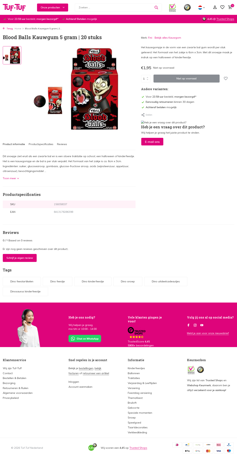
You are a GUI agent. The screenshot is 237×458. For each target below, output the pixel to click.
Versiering (134, 388)
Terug (9, 28)
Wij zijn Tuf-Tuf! (12, 368)
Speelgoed (134, 422)
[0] (229, 7)
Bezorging (9, 383)
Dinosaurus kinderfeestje (25, 291)
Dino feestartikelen (21, 281)
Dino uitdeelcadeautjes (166, 281)
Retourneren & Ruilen (15, 388)
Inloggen (74, 381)
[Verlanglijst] (222, 7)
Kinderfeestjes (136, 368)
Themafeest (135, 398)
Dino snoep (128, 281)
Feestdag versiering (140, 393)
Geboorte (133, 407)
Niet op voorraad (186, 78)
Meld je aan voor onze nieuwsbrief (208, 333)
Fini (150, 37)
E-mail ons (152, 142)
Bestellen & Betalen (14, 378)
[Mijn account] (215, 7)
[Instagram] (195, 325)
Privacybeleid (11, 398)
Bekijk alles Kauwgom (168, 37)
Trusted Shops (225, 19)
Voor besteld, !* (171, 96)
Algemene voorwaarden (18, 393)
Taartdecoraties (138, 427)
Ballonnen (134, 373)
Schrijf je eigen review (19, 258)
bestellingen (86, 368)
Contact (8, 373)
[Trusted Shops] (187, 7)
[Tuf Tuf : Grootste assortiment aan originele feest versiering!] (17, 7)
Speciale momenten (140, 412)
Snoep (132, 417)
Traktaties (134, 378)
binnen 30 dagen (170, 102)
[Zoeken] (156, 7)
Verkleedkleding (137, 432)
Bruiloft (132, 402)
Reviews (62, 144)
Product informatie (14, 144)
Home (18, 28)
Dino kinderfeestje (93, 281)
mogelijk (161, 107)
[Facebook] (188, 325)
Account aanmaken (80, 386)
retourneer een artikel (96, 373)
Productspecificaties (41, 144)
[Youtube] (201, 325)
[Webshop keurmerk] (172, 7)
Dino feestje (57, 281)
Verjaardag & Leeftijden (142, 383)
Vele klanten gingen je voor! (145, 319)
